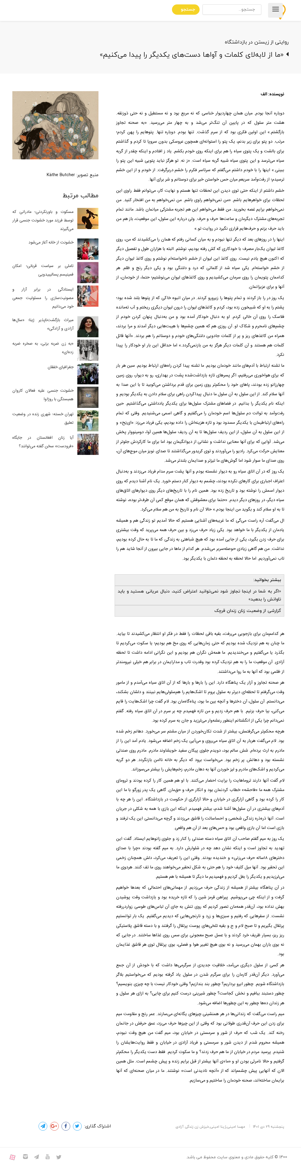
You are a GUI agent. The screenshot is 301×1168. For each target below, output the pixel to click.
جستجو (188, 9)
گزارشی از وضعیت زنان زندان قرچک (247, 611)
